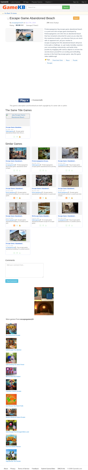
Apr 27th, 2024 (31, 23)
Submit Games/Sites (48, 468)
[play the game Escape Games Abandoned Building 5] (18, 180)
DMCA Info (61, 468)
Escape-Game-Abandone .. (14, 127)
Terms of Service (23, 468)
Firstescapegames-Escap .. (40, 161)
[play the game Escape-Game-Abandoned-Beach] (18, 116)
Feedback (35, 468)
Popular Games (37, 2)
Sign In (84, 2)
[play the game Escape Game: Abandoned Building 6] (18, 235)
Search (66, 7)
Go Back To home (11, 13)
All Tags (26, 2)
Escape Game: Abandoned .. (66, 161)
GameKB (4, 2)
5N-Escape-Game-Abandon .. (41, 216)
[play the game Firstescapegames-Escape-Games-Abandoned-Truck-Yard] (44, 153)
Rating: (12, 25)
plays (57, 23)
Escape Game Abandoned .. (14, 161)
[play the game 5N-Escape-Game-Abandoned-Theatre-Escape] (44, 208)
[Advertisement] (36, 81)
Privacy (12, 468)
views (51, 23)
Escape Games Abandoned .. (15, 188)
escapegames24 (17, 23)
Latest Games (15, 2)
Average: (29, 25)
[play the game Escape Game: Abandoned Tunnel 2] (70, 207)
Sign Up (75, 2)
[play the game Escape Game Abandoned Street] (17, 153)
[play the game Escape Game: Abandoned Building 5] (70, 152)
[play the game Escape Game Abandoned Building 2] (17, 208)
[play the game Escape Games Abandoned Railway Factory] (44, 180)
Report (76, 18)
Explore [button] (48, 2)
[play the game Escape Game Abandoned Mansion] (70, 180)
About (6, 468)
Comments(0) (37, 100)
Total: (35, 25)
